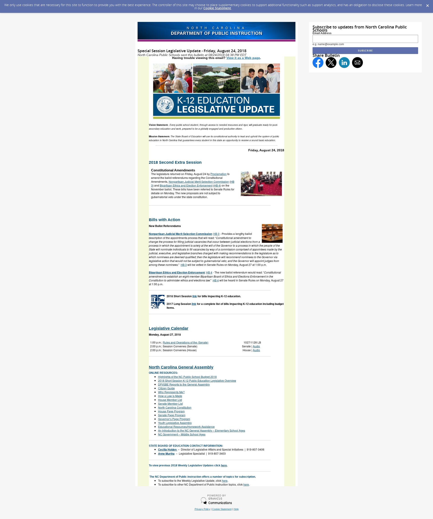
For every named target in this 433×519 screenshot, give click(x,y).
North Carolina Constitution (174, 407)
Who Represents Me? (171, 392)
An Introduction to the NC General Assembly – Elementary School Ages (201, 430)
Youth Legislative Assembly (175, 423)
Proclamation (218, 174)
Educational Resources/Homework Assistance (186, 426)
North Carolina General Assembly (181, 367)
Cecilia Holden (167, 449)
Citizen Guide (166, 388)
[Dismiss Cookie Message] (427, 4)
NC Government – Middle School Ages (181, 434)
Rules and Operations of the (185, 342)
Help (236, 509)
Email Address (322, 33)
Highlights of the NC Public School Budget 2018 (187, 377)
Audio (256, 346)
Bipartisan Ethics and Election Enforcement (186, 185)
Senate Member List (170, 403)
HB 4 (217, 185)
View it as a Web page (243, 58)
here (224, 465)
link (194, 296)
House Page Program (171, 411)
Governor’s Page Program (174, 419)
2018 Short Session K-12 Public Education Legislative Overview (197, 380)
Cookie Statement (217, 8)
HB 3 (216, 234)
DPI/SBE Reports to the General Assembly (184, 384)
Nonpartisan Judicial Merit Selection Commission (199, 181)
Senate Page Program (171, 415)
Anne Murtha (166, 453)
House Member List (170, 400)
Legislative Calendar (168, 328)
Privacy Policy (202, 509)
